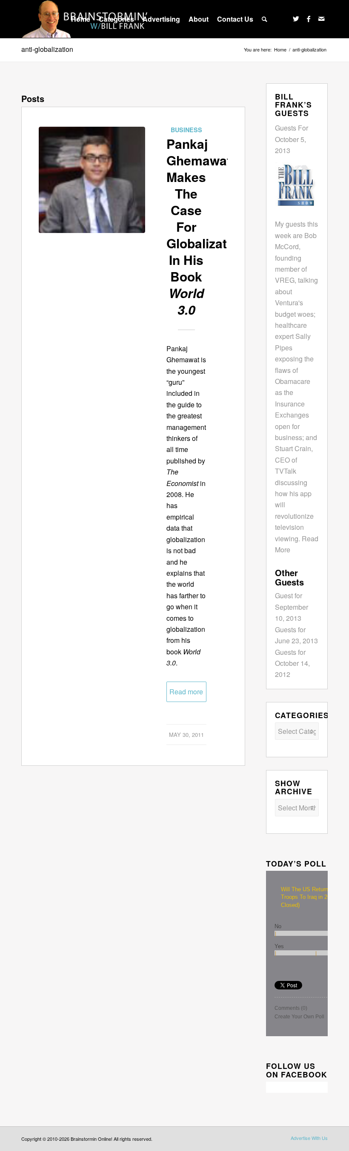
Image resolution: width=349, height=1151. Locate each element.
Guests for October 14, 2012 (292, 663)
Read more (186, 691)
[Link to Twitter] (295, 18)
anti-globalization (47, 49)
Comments (291, 1008)
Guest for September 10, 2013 (291, 607)
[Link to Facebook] (308, 18)
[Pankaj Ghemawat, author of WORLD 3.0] (92, 180)
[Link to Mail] (321, 18)
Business (186, 129)
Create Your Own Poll (299, 1017)
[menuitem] (80, 19)
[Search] (264, 19)
